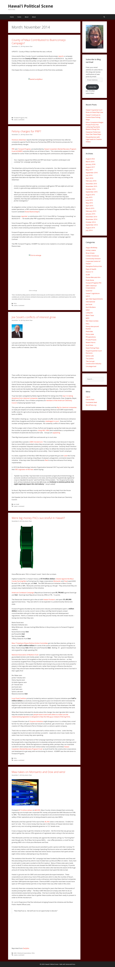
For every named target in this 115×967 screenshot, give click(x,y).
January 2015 (90, 214)
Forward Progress (24, 149)
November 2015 (91, 186)
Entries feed (90, 399)
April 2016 (89, 178)
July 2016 (89, 175)
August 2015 (90, 195)
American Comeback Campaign (23, 593)
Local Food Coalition (19, 698)
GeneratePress (70, 964)
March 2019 (90, 162)
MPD (87, 318)
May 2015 (89, 203)
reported (24, 216)
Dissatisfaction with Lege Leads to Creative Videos (94, 139)
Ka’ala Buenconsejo (32, 212)
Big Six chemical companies (67, 407)
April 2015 (89, 206)
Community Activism (93, 259)
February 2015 (91, 211)
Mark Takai (90, 315)
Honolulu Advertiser (19, 140)
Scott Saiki (89, 345)
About (26, 17)
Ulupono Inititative (36, 721)
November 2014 (91, 219)
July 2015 (89, 197)
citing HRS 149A (43, 430)
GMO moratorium (36, 442)
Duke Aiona (90, 280)
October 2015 (91, 189)
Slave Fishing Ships (92, 348)
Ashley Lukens (91, 250)
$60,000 (37, 810)
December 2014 (91, 217)
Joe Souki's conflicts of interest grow (34, 317)
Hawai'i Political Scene (30, 6)
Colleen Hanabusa (92, 256)
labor (88, 310)
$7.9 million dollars (25, 810)
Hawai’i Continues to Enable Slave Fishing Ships (93, 117)
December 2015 (91, 184)
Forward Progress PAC (20, 118)
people (35, 714)
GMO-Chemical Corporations (22, 953)
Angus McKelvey (91, 248)
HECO (88, 296)
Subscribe (92, 87)
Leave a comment (19, 120)
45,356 (47, 822)
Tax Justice (90, 358)
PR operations (91, 337)
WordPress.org (91, 405)
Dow (65, 581)
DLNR (88, 275)
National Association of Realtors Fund (25, 655)
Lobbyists (89, 313)
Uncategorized (91, 366)
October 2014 (91, 222)
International (90, 302)
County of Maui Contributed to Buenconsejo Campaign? (39, 41)
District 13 (89, 272)
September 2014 (92, 225)
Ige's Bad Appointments (94, 299)
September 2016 (92, 173)
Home (12, 17)
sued (65, 456)
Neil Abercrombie (92, 321)
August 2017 (90, 167)
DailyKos (26, 948)
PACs (15, 303)
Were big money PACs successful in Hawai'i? (38, 518)
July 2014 (89, 230)
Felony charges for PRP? (26, 131)
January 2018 (90, 164)
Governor (89, 291)
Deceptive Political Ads (94, 266)
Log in (88, 397)
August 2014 (90, 228)
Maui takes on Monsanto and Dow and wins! (38, 772)
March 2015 (90, 208)
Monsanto (57, 581)
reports (61, 56)
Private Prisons (91, 340)
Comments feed (91, 402)
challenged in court (52, 421)
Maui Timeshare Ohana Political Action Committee (30, 643)
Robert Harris (90, 342)
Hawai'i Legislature (93, 293)
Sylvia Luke (90, 356)
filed (46, 460)
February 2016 (91, 181)
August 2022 (90, 159)
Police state (90, 334)
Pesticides (89, 331)
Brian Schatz (90, 253)
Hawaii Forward (49, 599)
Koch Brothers (91, 307)
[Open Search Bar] (104, 17)
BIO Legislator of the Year (24, 469)
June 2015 (89, 200)
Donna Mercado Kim (93, 277)
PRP (13, 149)
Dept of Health (91, 269)
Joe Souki (16, 504)
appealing (56, 433)
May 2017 (89, 170)
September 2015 (92, 192)
